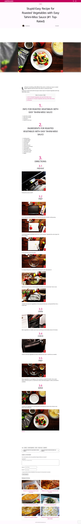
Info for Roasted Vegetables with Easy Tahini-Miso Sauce (38, 97)
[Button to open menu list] (75, 1)
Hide (44, 95)
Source (23, 431)
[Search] (73, 1)
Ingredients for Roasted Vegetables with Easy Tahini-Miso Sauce (40, 98)
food (40, 4)
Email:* (23, 469)
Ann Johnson (27, 25)
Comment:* (24, 458)
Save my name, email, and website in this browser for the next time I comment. (37, 472)
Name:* (23, 467)
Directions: (29, 100)
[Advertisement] (40, 35)
